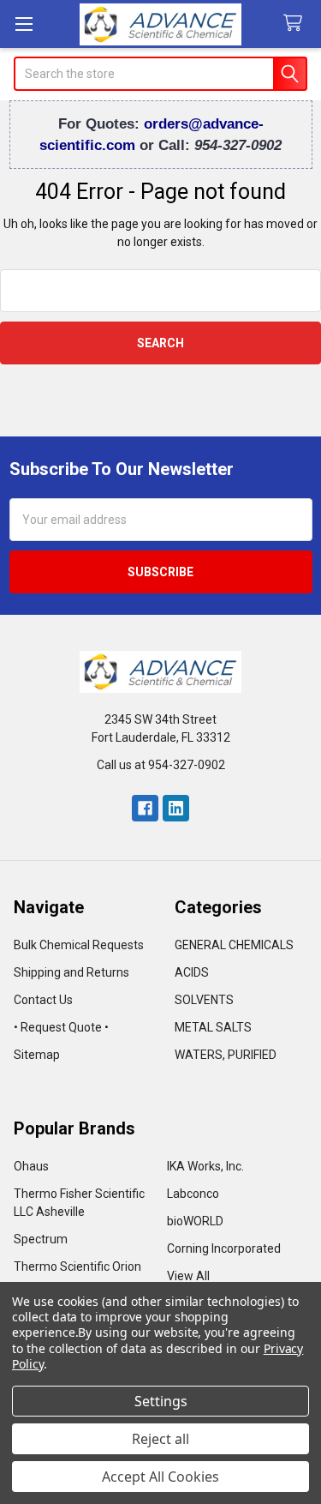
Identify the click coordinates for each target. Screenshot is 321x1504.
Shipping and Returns (71, 972)
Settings (160, 1401)
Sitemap (37, 1055)
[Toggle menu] (23, 23)
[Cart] (296, 23)
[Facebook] (145, 808)
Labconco (193, 1193)
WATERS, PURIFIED (225, 1055)
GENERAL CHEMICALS (234, 945)
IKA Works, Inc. (205, 1166)
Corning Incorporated (224, 1248)
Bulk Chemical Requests (79, 945)
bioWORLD (195, 1221)
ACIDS (192, 972)
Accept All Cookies (160, 1476)
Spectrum (41, 1239)
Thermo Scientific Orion (77, 1266)
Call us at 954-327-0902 (161, 765)
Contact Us (43, 1000)
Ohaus (31, 1166)
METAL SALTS (213, 1027)
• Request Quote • (61, 1027)
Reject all (160, 1438)
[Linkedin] (176, 808)
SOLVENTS (204, 1000)
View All (188, 1276)
